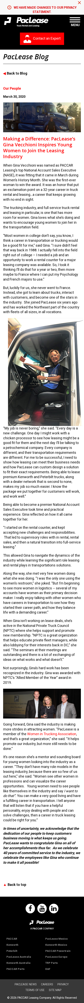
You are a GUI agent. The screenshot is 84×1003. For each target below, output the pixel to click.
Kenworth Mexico (56, 944)
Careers (47, 984)
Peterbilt (11, 950)
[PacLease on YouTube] (42, 909)
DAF (47, 968)
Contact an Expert (47, 38)
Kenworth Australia (18, 962)
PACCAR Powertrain (58, 950)
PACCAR (11, 938)
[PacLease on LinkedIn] (53, 909)
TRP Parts (51, 962)
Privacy (63, 984)
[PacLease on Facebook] (30, 909)
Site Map (55, 990)
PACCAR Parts (15, 968)
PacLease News (26, 984)
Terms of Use (35, 990)
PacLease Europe (56, 956)
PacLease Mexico (56, 938)
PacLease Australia (18, 956)
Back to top (17, 885)
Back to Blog (17, 73)
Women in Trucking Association (51, 734)
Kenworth (12, 944)
